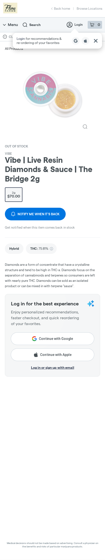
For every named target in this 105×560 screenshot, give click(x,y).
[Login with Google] (76, 41)
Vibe (8, 153)
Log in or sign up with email (52, 368)
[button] (57, 41)
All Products (14, 49)
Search (35, 25)
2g (13, 194)
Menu (13, 25)
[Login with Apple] (85, 41)
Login (78, 24)
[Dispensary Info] (5, 37)
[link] (14, 248)
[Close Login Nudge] (95, 40)
